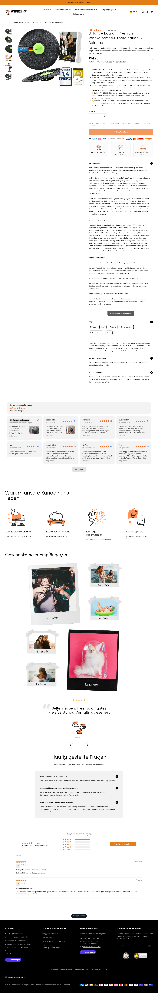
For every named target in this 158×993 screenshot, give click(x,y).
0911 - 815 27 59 (92, 941)
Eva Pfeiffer (124, 420)
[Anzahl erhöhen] (104, 116)
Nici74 (85, 445)
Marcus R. (86, 420)
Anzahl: (92, 111)
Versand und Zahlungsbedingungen (51, 946)
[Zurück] (55, 2)
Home (7, 22)
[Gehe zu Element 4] (8, 58)
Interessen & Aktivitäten (85, 9)
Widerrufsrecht (66, 970)
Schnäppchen (79, 14)
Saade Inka (50, 420)
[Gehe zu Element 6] (8, 77)
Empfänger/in (108, 9)
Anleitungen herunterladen (120, 313)
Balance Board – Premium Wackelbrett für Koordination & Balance (37, 22)
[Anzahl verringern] (92, 116)
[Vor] (102, 2)
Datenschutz (79, 970)
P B (120, 445)
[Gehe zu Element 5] (8, 68)
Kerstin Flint (51, 445)
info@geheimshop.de (91, 946)
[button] (13, 436)
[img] (21, 862)
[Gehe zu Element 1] (8, 32)
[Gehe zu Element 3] (8, 49)
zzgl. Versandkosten (117, 62)
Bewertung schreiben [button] (123, 844)
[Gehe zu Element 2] (8, 40)
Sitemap (54, 970)
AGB (88, 970)
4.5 (91, 30)
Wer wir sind (47, 937)
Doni (11, 445)
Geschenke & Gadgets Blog (53, 941)
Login (105, 970)
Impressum (96, 970)
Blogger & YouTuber (50, 933)
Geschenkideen (61, 9)
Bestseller (46, 9)
